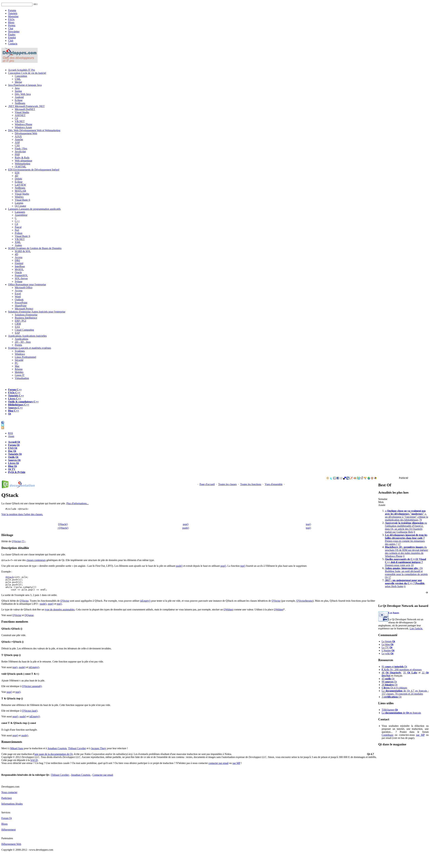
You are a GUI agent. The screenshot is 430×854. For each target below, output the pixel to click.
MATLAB (20, 190)
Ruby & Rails (22, 157)
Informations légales (12, 803)
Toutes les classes (227, 484)
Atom (11, 436)
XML (18, 242)
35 (410, 672)
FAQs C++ (14, 392)
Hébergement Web (11, 844)
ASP (17, 142)
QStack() (63, 524)
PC (16, 363)
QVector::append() (32, 686)
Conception (27, 73)
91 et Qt (394, 666)
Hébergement (8, 829)
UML (18, 79)
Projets (11, 25)
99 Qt (389, 681)
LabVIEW (20, 184)
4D (16, 175)
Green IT (20, 375)
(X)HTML (20, 166)
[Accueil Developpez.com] (19, 61)
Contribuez (387, 734)
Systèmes (29, 348)
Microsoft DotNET (25, 109)
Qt (9, 413)
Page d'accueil (207, 484)
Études (11, 34)
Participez (6, 798)
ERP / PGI (20, 320)
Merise (18, 82)
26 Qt (389, 684)
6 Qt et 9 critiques (394, 687)
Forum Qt (13, 445)
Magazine (13, 16)
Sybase (18, 281)
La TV (387, 647)
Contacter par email (102, 774)
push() (185, 527)
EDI (33, 169)
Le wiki (387, 653)
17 (399, 544)
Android (19, 97)
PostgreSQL (21, 275)
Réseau (19, 369)
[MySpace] (348, 478)
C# (16, 118)
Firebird (19, 263)
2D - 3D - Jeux (23, 341)
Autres (18, 245)
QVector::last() (29, 710)
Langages (34, 208)
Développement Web (26, 133)
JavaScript (20, 151)
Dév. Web (34, 130)
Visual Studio (22, 112)
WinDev (19, 196)
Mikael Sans (16, 748)
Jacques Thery (98, 748)
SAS (17, 326)
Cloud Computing (24, 329)
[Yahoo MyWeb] (351, 478)
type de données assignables (60, 609)
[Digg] (341, 478)
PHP (17, 154)
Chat (10, 28)
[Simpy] (365, 478)
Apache (19, 139)
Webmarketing (22, 163)
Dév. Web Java (23, 94)
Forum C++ (15, 389)
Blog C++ (13, 410)
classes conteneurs (36, 560)
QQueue (29, 615)
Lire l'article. (416, 628)
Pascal (18, 227)
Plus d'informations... (77, 503)
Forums (12, 10)
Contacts (12, 43)
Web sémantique (23, 160)
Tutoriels (12, 13)
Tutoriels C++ (16, 395)
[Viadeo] (327, 478)
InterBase (20, 266)
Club (10, 40)
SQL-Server (21, 278)
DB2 (17, 260)
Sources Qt (14, 460)
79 (420, 519)
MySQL (19, 269)
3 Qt (391, 696)
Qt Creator (20, 205)
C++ (17, 221)
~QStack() (62, 527)
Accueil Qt (14, 442)
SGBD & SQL (23, 251)
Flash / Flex (21, 148)
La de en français (401, 712)
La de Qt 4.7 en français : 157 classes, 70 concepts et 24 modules (405, 692)
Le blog (387, 644)
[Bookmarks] (372, 478)
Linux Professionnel (25, 357)
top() (308, 524)
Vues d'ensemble (274, 484)
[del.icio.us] (344, 478)
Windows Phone (23, 124)
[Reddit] (361, 478)
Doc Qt (12, 451)
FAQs (11, 19)
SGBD (34, 248)
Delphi (18, 178)
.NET (26, 106)
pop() (185, 524)
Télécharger (390, 709)
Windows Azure (23, 127)
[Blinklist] (355, 478)
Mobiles (19, 372)
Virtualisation (22, 378)
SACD (34, 760)
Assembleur (21, 215)
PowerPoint (21, 302)
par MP (420, 734)
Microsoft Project (24, 308)
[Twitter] (331, 478)
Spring (18, 91)
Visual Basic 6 (22, 199)
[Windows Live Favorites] (375, 478)
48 (391, 672)
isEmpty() (145, 600)
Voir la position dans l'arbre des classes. (22, 514)
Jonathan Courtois (57, 748)
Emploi (12, 37)
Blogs (11, 22)
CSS (17, 145)
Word (18, 296)
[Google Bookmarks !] (334, 478)
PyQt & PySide (16, 472)
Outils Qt (13, 457)
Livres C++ (14, 398)
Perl (17, 230)
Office (27, 284)
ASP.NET (20, 115)
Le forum (388, 641)
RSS (10, 433)
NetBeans (20, 103)
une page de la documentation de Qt (53, 754)
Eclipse (19, 100)
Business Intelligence (26, 317)
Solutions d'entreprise (36, 311)
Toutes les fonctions (250, 484)
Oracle (18, 272)
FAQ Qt (12, 448)
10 (412, 565)
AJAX (18, 136)
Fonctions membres (186, 520)
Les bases (393, 612)
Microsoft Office (23, 287)
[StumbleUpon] (368, 478)
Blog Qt (12, 466)
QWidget (228, 609)
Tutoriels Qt (15, 454)
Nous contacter (9, 792)
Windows (20, 354)
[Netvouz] (358, 478)
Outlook (19, 299)
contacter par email (218, 763)
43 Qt (388, 678)
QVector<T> (18, 541)
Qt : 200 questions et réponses (402, 669)
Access (18, 257)
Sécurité (19, 360)
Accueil (21, 69)
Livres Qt (13, 463)
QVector (24, 600)
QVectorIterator (304, 600)
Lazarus (19, 202)
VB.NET (20, 121)
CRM (18, 323)
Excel (18, 293)
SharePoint (20, 305)
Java (25, 85)
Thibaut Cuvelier (77, 748)
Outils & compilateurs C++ (23, 401)
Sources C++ (15, 407)
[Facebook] (337, 478)
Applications (27, 335)
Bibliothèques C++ (18, 404)
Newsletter (13, 31)
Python (18, 233)
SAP (17, 332)
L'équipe (388, 650)
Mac (17, 366)
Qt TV (11, 469)
